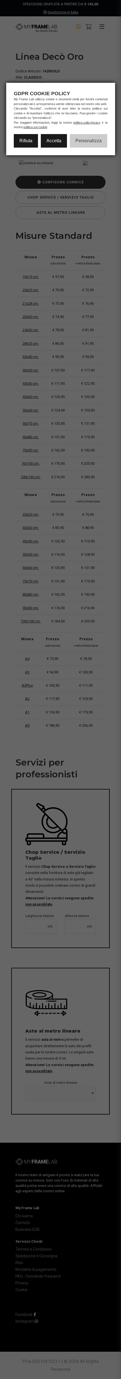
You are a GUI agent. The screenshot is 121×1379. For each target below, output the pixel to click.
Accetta (53, 140)
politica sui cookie (35, 127)
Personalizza (88, 140)
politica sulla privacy (86, 122)
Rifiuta (25, 140)
